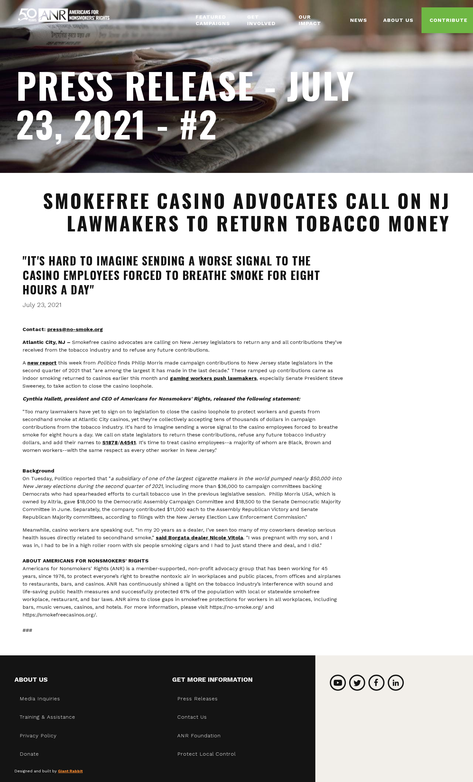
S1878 (110, 442)
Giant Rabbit (70, 771)
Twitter (357, 683)
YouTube (338, 683)
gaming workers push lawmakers (213, 378)
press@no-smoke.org (75, 329)
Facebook (376, 683)
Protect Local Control (206, 754)
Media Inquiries (40, 699)
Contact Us (192, 717)
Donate (29, 754)
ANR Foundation (199, 736)
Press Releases (197, 699)
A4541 (128, 442)
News (358, 20)
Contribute (449, 20)
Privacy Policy (38, 736)
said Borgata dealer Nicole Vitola (199, 538)
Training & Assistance (47, 717)
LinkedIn (396, 683)
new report (42, 363)
